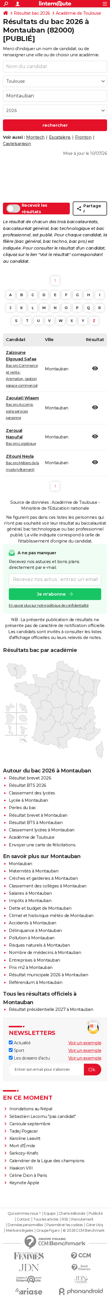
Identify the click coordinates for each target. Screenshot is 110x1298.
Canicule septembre (29, 1123)
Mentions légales (19, 1230)
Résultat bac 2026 (32, 13)
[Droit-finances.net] (81, 1267)
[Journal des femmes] (29, 1256)
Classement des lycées (32, 793)
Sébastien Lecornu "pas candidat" (42, 1116)
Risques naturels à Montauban (39, 945)
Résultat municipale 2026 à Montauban (48, 974)
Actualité (22, 1042)
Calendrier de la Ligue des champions (46, 1160)
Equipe (49, 1213)
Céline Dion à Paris (28, 1175)
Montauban (20, 863)
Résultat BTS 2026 (27, 785)
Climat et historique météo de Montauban (51, 915)
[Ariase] (29, 1291)
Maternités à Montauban (33, 871)
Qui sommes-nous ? (24, 1213)
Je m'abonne (51, 594)
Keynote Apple (24, 1182)
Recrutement (82, 1219)
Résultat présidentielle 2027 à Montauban (51, 1009)
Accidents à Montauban (32, 923)
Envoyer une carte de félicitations (42, 845)
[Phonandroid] (81, 1291)
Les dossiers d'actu (31, 1058)
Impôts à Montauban (30, 900)
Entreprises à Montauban (34, 960)
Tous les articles (45, 1219)
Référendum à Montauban (35, 982)
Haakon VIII (21, 1168)
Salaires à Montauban (30, 893)
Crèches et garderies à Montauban (43, 878)
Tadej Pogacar (23, 1131)
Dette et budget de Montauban (40, 908)
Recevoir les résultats (34, 208)
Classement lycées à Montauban (42, 830)
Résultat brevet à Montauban (38, 815)
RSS (65, 1219)
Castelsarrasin (17, 143)
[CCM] (81, 1256)
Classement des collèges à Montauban (48, 886)
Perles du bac (22, 807)
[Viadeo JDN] (81, 1279)
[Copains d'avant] (29, 1279)
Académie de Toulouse (78, 13)
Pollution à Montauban (32, 938)
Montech (35, 137)
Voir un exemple (84, 1042)
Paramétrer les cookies (64, 1225)
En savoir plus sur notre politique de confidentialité (49, 605)
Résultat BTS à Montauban (35, 822)
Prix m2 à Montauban (31, 967)
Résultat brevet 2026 (30, 778)
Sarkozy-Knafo (23, 1153)
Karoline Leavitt (24, 1138)
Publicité (96, 1213)
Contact (23, 1219)
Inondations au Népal (30, 1108)
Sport (18, 1050)
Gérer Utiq (94, 1225)
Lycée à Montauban (28, 800)
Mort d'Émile (22, 1145)
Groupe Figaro (48, 1230)
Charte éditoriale (72, 1213)
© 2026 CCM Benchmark (83, 1230)
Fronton (83, 137)
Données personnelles (25, 1225)
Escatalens (60, 137)
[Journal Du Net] (29, 1267)
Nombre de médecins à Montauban (45, 952)
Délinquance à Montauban (35, 930)
